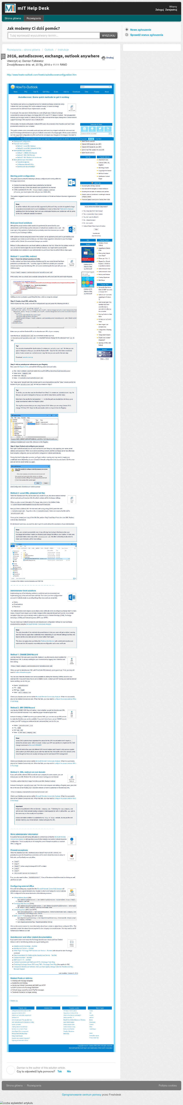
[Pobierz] (85, 524)
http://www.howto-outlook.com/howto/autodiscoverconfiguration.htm (41, 74)
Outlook (49, 49)
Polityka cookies (168, 1085)
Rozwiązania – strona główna (24, 49)
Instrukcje (63, 49)
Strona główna (13, 18)
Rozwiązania (34, 18)
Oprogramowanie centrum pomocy (82, 1094)
